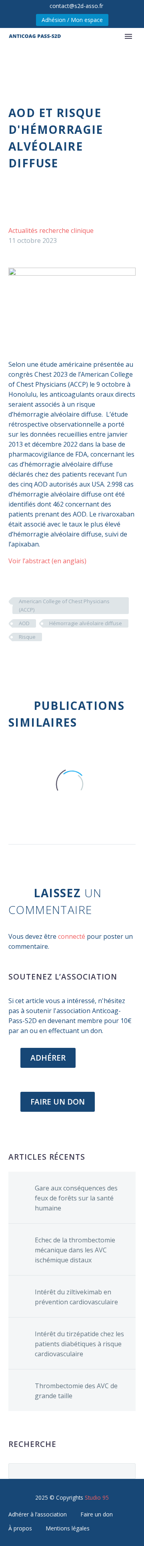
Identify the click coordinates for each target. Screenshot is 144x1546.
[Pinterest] (37, 660)
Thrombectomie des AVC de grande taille (76, 1390)
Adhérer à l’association (37, 1514)
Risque (27, 636)
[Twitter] (25, 660)
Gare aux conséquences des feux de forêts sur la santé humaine (76, 1198)
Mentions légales (68, 1528)
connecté (71, 936)
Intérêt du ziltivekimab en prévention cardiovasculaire (76, 1297)
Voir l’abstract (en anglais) (47, 560)
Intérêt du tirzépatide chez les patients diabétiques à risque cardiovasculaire (79, 1343)
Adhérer (48, 1058)
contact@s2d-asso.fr (76, 6)
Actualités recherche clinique (51, 230)
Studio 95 (97, 1497)
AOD (24, 623)
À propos (20, 1528)
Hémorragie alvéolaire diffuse (85, 623)
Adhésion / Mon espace (72, 20)
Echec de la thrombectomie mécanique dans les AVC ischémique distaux (75, 1250)
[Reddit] (73, 660)
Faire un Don (57, 1102)
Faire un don (96, 1514)
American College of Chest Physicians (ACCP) (64, 605)
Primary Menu (128, 36)
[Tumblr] (49, 660)
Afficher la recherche (127, 1470)
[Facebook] (13, 660)
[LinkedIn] (61, 660)
